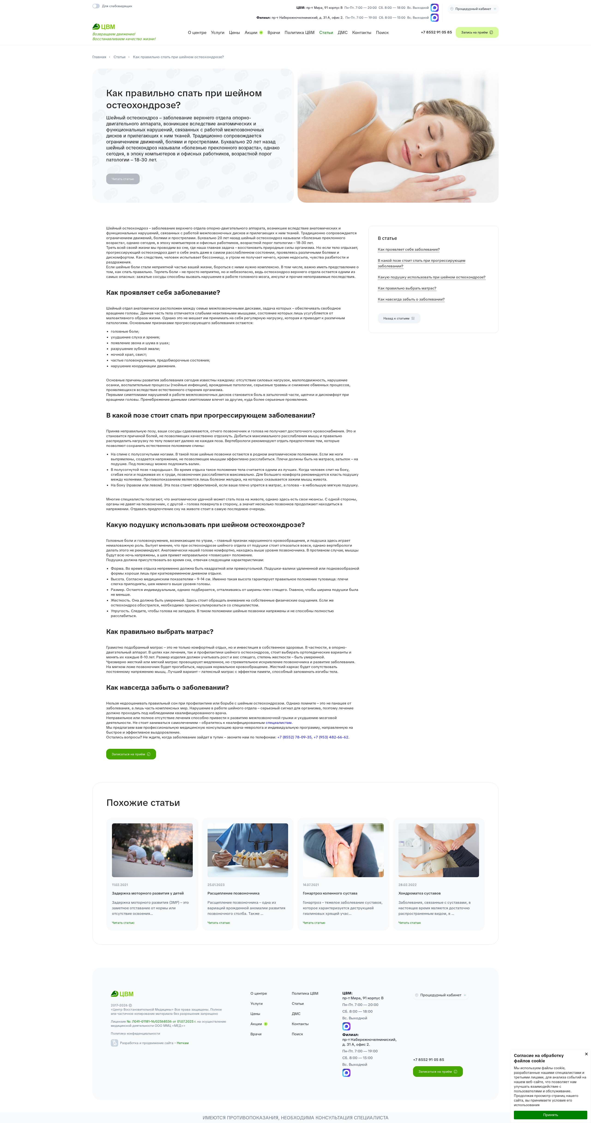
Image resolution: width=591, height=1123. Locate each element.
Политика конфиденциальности (135, 1033)
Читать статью (123, 179)
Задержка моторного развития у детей (148, 893)
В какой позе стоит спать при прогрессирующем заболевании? (421, 263)
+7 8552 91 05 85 (436, 32)
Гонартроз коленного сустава (330, 893)
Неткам (183, 1043)
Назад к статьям (396, 318)
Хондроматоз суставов (419, 893)
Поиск (382, 32)
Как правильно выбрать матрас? (407, 288)
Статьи (326, 32)
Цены (234, 32)
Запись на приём (474, 32)
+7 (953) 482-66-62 (331, 737)
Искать (377, 20)
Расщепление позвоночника (233, 893)
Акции (251, 32)
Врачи (274, 32)
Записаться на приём (128, 754)
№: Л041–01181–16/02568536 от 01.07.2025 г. (161, 1021)
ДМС (343, 32)
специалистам (279, 722)
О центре (197, 32)
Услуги (217, 32)
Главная (99, 56)
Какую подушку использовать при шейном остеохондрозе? (431, 277)
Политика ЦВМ (300, 32)
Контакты (361, 32)
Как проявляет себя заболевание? (409, 249)
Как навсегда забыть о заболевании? (411, 299)
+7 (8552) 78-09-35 (294, 737)
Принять (550, 1114)
